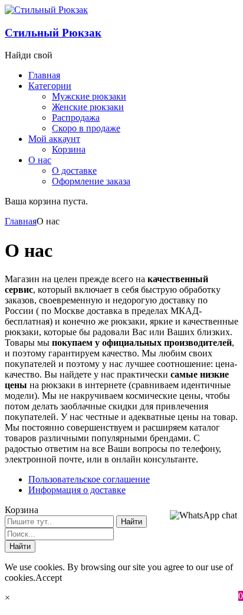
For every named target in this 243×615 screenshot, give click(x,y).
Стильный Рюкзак (53, 33)
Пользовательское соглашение (89, 479)
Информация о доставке (77, 490)
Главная (21, 221)
